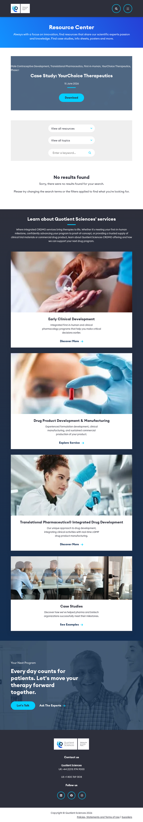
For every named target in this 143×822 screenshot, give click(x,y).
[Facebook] (71, 795)
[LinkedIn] (61, 795)
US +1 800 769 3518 (71, 777)
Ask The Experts (50, 705)
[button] (116, 8)
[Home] (20, 8)
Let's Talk (23, 705)
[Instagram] (82, 795)
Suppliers (127, 817)
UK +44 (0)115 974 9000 (72, 769)
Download (71, 97)
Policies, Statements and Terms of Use (98, 817)
